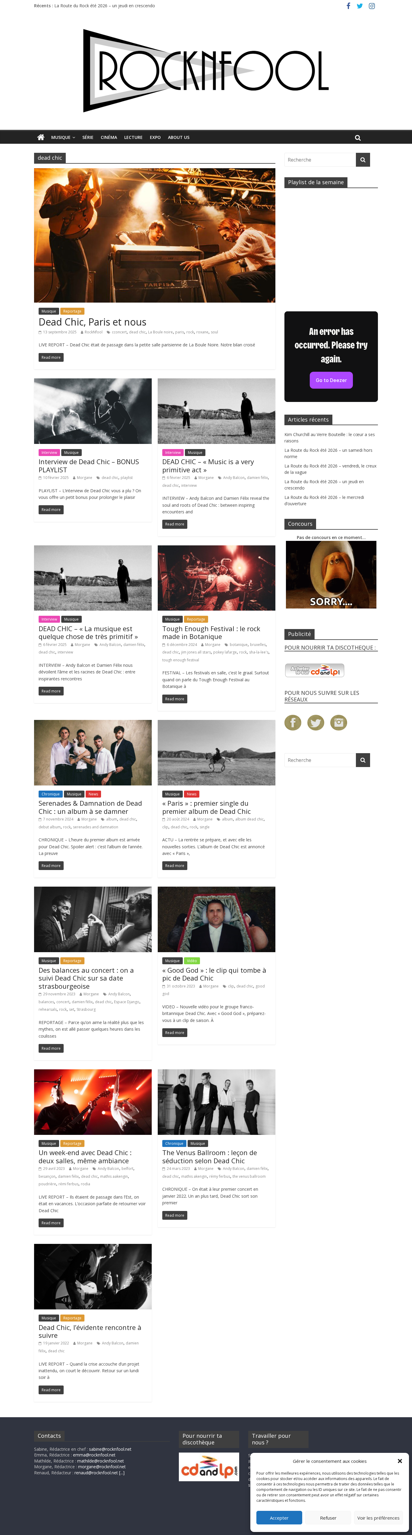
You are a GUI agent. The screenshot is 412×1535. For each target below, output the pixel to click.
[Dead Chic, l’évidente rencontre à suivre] (93, 1247)
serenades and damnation (95, 827)
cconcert (119, 332)
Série (87, 137)
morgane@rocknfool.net (102, 1466)
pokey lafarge (225, 652)
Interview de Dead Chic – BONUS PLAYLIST (89, 465)
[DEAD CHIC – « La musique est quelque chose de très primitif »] (93, 549)
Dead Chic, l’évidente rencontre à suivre (90, 1331)
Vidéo (192, 960)
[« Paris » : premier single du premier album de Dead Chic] (216, 723)
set (71, 1009)
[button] (400, 1461)
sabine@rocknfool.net (110, 1449)
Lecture (133, 137)
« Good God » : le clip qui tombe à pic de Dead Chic (214, 973)
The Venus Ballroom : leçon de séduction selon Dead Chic (209, 1156)
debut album (50, 827)
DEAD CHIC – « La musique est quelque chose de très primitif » (88, 632)
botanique (239, 644)
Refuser (328, 1518)
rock (190, 332)
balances (46, 1001)
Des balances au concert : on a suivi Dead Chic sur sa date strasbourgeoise (86, 978)
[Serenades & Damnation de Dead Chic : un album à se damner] (93, 723)
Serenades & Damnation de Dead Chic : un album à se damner (90, 806)
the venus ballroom (249, 1176)
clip (165, 827)
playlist (127, 477)
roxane (202, 332)
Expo (155, 137)
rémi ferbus (68, 1184)
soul (214, 332)
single (205, 827)
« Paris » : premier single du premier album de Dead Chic (206, 806)
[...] (122, 1473)
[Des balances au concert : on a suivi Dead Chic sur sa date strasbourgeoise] (93, 890)
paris (179, 332)
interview (189, 485)
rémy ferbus (219, 1176)
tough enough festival (180, 660)
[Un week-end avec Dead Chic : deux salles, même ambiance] (93, 1073)
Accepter (279, 1518)
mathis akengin (194, 1176)
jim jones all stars (196, 652)
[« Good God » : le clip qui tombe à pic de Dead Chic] (216, 890)
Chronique (51, 794)
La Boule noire (160, 332)
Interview (49, 452)
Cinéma (109, 137)
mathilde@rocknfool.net (100, 1461)
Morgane (84, 477)
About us (178, 137)
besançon (47, 1176)
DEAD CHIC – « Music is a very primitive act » (208, 465)
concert (62, 1001)
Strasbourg (86, 1009)
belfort (127, 1168)
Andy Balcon (234, 477)
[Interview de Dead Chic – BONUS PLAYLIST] (93, 382)
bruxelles (258, 644)
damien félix (257, 477)
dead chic (137, 332)
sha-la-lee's (258, 652)
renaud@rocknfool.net (96, 1473)
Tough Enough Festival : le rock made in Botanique (211, 632)
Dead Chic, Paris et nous (92, 321)
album (111, 819)
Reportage (72, 311)
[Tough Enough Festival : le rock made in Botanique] (216, 549)
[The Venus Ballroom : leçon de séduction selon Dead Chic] (216, 1073)
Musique (61, 137)
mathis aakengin (114, 1176)
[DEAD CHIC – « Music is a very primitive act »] (216, 382)
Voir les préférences (378, 1518)
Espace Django (126, 1001)
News (93, 794)
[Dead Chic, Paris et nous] (154, 172)
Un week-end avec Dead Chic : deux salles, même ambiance (85, 1156)
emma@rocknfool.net (94, 1455)
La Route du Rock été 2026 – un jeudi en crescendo (104, 7)
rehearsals (48, 1009)
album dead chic (249, 819)
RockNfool (94, 332)
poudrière (47, 1184)
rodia (85, 1184)
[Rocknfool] (206, 70)
